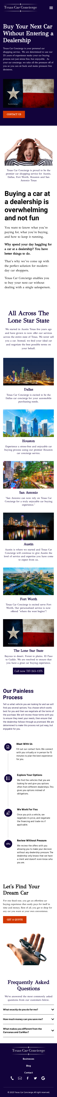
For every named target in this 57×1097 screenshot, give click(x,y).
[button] (51, 8)
